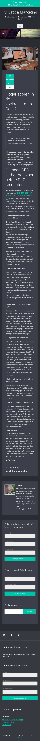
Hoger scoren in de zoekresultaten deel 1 (19, 195)
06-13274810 (6, 725)
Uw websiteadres (10, 549)
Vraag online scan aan (20, 559)
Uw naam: (8, 576)
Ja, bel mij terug (20, 594)
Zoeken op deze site (14, 605)
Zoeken (29, 612)
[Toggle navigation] (20, 26)
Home (3, 38)
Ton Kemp (13, 467)
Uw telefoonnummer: (11, 584)
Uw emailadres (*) (10, 541)
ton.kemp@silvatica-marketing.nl (12, 720)
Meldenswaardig (9, 38)
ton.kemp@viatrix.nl (8, 722)
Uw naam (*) (8, 533)
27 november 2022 (10, 79)
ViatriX (20, 738)
